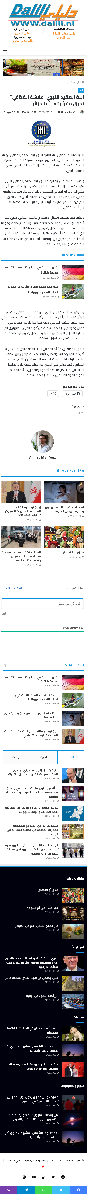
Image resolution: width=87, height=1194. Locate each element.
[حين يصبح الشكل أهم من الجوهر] (73, 931)
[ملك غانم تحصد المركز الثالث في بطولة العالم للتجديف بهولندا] (73, 291)
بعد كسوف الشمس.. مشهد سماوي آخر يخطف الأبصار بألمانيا (32, 1048)
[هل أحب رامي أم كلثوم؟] (73, 913)
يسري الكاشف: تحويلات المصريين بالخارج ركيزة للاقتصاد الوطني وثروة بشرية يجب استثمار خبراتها (32, 962)
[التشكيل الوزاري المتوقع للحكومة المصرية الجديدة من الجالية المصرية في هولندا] (73, 831)
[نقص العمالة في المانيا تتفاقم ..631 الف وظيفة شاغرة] (73, 272)
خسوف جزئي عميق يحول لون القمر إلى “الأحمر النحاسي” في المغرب (33, 1099)
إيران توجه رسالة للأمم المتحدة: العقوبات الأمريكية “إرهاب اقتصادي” (22, 511)
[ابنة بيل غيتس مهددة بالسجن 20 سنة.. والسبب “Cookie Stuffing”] (73, 1069)
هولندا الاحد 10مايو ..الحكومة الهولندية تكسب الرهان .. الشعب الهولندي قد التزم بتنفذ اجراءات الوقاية (31, 849)
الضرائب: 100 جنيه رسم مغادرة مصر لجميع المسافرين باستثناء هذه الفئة (21, 556)
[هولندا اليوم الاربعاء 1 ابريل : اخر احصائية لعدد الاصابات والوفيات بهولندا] (73, 813)
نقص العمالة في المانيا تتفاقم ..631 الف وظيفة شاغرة (32, 679)
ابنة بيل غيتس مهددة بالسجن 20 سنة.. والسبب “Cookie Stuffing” (33, 1066)
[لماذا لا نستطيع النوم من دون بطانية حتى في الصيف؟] (64, 492)
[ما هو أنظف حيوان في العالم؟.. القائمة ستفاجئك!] (73, 1033)
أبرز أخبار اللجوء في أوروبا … (41, 995)
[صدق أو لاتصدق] (64, 537)
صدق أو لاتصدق (73, 552)
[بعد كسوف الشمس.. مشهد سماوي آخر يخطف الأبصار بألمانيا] (73, 1051)
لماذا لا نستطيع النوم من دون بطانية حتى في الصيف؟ (64, 509)
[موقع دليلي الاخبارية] (43, 23)
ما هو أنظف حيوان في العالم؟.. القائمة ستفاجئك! (33, 1030)
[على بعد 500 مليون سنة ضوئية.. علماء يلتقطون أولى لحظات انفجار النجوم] (73, 1120)
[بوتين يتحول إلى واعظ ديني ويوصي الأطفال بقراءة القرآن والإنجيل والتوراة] (73, 775)
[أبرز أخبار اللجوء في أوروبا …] (73, 1001)
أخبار (68, 82)
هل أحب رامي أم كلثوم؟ (43, 907)
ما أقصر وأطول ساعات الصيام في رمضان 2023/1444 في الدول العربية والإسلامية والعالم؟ (32, 792)
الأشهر (71, 757)
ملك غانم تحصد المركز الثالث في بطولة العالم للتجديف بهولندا (33, 289)
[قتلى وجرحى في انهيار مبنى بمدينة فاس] (73, 983)
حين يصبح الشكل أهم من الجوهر (37, 925)
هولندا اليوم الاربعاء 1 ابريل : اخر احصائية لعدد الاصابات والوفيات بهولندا (32, 809)
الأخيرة (44, 757)
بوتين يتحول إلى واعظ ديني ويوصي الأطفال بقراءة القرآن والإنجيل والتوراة (33, 772)
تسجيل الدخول (10, 588)
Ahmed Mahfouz (70, 112)
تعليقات (17, 757)
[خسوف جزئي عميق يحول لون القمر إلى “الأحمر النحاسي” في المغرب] (73, 1102)
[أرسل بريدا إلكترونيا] (59, 112)
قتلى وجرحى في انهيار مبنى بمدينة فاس (32, 977)
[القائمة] (5, 50)
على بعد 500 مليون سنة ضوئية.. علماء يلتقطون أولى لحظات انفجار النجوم (33, 1117)
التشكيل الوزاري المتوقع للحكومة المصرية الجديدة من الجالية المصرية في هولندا (33, 830)
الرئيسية (77, 82)
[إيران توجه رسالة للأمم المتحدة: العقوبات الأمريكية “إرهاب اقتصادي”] (21, 492)
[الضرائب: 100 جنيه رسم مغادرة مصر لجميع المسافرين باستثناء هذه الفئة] (21, 537)
